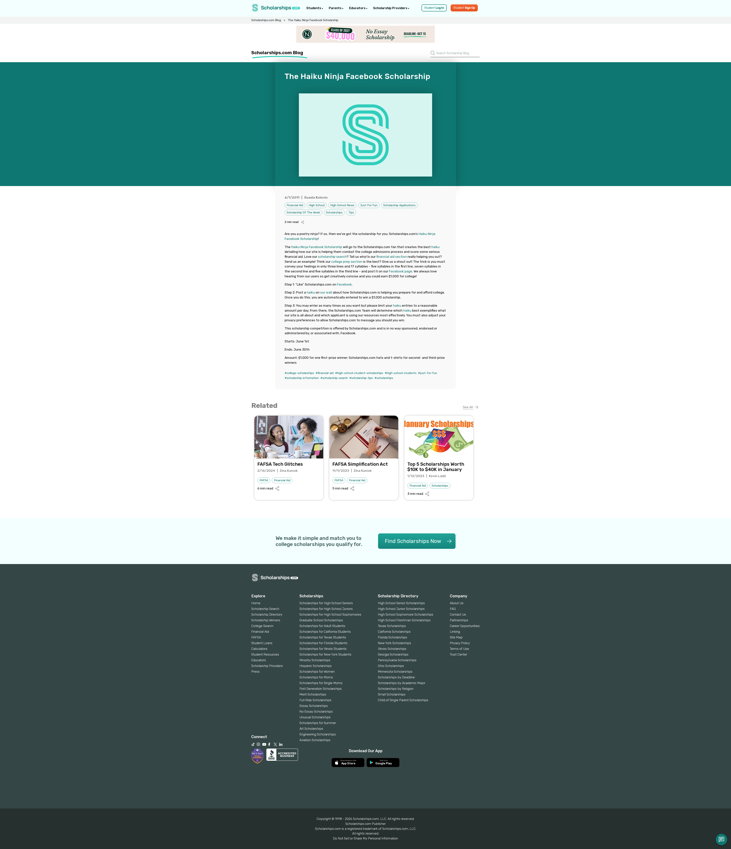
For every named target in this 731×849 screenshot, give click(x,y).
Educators (357, 8)
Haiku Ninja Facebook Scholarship (316, 247)
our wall (326, 292)
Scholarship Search (265, 609)
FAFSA (263, 480)
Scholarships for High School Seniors (326, 603)
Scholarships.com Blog (266, 20)
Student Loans (261, 643)
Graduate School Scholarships (321, 620)
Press (255, 671)
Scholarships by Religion (395, 689)
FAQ (453, 609)
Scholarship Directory (266, 614)
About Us (457, 603)
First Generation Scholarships (320, 689)
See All (468, 407)
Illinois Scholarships (392, 649)
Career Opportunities (465, 626)
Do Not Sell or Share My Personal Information (365, 838)
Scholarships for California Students (325, 631)
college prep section (346, 261)
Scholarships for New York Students (325, 654)
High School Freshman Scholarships (404, 620)
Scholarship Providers (390, 8)
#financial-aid (325, 373)
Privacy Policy (460, 643)
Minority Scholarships (314, 660)
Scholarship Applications (399, 205)
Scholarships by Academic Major (401, 683)
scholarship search (332, 257)
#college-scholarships (299, 373)
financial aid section (391, 257)
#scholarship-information (302, 378)
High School (317, 205)
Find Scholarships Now (413, 541)
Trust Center (458, 654)
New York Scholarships (394, 643)
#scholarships (383, 378)
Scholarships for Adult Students (322, 626)
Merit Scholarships (312, 694)
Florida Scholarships (392, 637)
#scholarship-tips (361, 378)
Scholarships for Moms (316, 677)
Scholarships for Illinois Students (323, 649)
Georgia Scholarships (393, 654)
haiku (435, 247)
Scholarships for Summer (317, 723)
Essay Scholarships (313, 706)
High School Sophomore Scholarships (405, 614)
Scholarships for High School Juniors (326, 609)
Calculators (259, 649)
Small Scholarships (391, 694)
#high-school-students (401, 373)
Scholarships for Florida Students (323, 643)
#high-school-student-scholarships (359, 373)
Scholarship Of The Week (303, 212)
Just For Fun (368, 205)
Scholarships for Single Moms (320, 683)
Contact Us (458, 614)
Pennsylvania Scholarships (397, 660)
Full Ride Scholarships (315, 700)
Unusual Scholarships (315, 717)
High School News (342, 205)
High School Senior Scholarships (401, 603)
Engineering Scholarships (317, 734)
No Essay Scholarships (316, 711)
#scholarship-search (334, 378)
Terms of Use (459, 649)
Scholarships (334, 212)
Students (314, 8)
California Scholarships (394, 631)
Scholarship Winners (265, 620)
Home (255, 603)
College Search (262, 626)
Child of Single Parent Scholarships (403, 700)
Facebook (344, 284)
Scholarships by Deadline (396, 677)
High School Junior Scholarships (401, 609)
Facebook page (400, 271)
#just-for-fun (427, 373)
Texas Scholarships (392, 626)
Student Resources (265, 654)
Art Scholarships (311, 728)
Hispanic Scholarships (315, 666)
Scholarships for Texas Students (322, 637)
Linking (455, 631)
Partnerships (459, 620)
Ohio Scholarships (391, 666)
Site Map (456, 637)
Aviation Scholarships (314, 740)
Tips (351, 212)
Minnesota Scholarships (395, 671)
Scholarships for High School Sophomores (330, 614)
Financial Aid (295, 205)
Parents (335, 8)
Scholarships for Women (317, 671)
